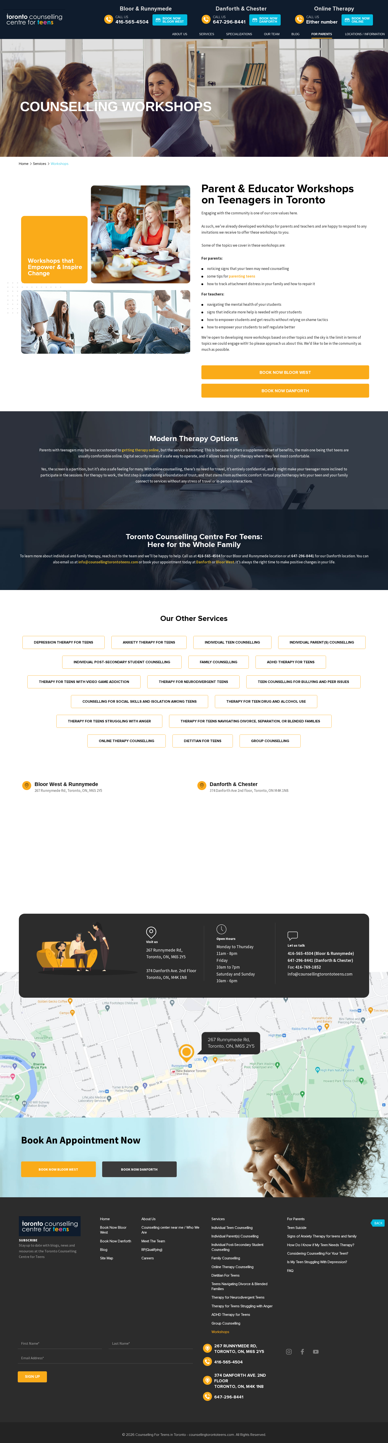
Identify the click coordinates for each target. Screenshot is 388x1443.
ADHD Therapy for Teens (291, 662)
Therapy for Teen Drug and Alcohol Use (266, 701)
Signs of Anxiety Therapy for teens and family (322, 1236)
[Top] (380, 1010)
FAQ (290, 1271)
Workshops (220, 1332)
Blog (295, 34)
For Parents (321, 34)
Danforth (203, 562)
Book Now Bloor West (58, 1169)
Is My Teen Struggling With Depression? (317, 1262)
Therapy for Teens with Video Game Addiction (84, 682)
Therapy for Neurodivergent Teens (193, 682)
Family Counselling (218, 662)
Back (378, 1223)
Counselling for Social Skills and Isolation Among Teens (139, 701)
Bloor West (225, 562)
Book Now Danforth (139, 1169)
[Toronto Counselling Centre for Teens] (34, 19)
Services (206, 34)
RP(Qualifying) (151, 1249)
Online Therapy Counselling (126, 741)
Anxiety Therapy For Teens (149, 642)
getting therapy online (140, 450)
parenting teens (242, 276)
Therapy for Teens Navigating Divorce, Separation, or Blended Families (250, 721)
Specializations (239, 34)
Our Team (272, 34)
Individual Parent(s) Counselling (322, 642)
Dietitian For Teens (202, 741)
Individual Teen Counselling (232, 642)
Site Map (106, 1258)
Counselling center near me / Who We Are (170, 1230)
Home (24, 164)
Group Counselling (270, 741)
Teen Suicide (296, 1228)
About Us (179, 34)
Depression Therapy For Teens (63, 642)
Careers (147, 1258)
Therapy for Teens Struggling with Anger (109, 721)
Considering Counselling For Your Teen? (317, 1253)
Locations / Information (365, 34)
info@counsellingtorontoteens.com (108, 562)
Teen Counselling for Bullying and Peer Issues (303, 682)
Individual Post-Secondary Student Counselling (122, 662)
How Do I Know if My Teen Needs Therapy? (320, 1245)
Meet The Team (153, 1241)
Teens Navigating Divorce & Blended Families (239, 1286)
